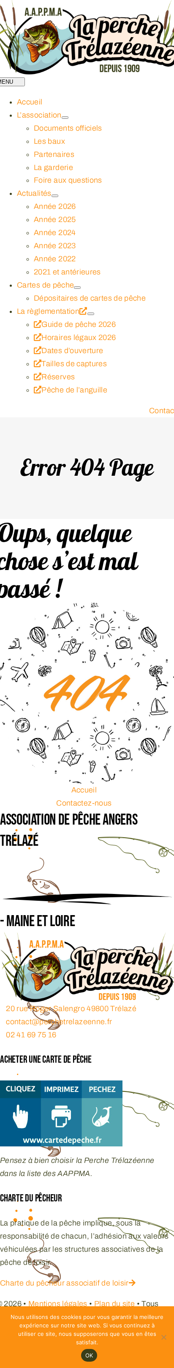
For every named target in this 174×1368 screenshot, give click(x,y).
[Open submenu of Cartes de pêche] (77, 287)
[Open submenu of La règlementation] (90, 314)
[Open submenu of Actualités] (55, 196)
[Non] (163, 1337)
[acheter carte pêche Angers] (61, 1087)
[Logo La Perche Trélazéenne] (87, 939)
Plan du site (114, 1303)
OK (89, 1355)
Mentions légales (57, 1303)
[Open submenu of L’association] (65, 117)
